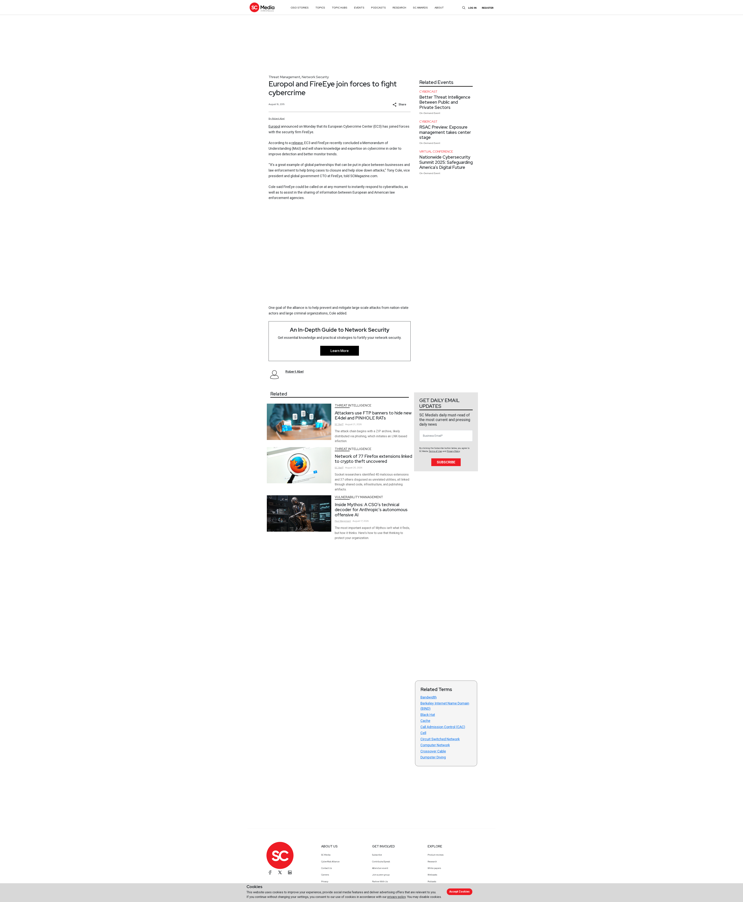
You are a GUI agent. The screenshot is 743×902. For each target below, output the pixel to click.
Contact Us (326, 868)
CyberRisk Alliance (330, 861)
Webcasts (432, 874)
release (297, 143)
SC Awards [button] (420, 7)
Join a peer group (381, 874)
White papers (434, 868)
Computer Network (435, 745)
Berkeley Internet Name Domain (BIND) (444, 706)
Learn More (339, 351)
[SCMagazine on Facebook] (270, 872)
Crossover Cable (433, 751)
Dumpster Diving (433, 757)
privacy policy (396, 897)
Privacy (324, 881)
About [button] (439, 7)
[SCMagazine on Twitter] (280, 872)
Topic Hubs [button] (339, 7)
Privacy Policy (453, 451)
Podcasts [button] (378, 7)
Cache (425, 721)
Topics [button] (320, 7)
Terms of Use (435, 451)
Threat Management (284, 77)
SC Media (325, 854)
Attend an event (380, 868)
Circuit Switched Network (440, 739)
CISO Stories (300, 7)
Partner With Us (380, 881)
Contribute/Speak (381, 861)
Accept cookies (459, 891)
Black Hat (427, 715)
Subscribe (446, 462)
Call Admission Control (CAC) (442, 727)
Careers (325, 874)
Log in (472, 7)
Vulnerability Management (359, 497)
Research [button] (399, 7)
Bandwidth (428, 697)
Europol (274, 126)
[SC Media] (262, 7)
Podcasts (432, 881)
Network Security (315, 77)
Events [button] (359, 7)
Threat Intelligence (353, 405)
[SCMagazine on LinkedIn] (290, 872)
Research (432, 861)
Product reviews (435, 854)
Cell (423, 733)
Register (487, 7)
